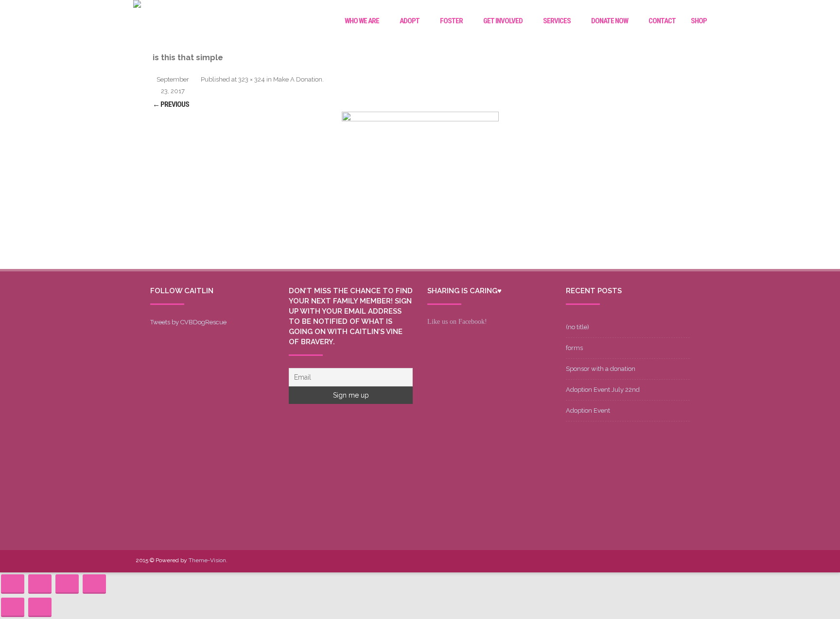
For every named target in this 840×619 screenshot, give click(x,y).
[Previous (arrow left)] (12, 607)
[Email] (681, 561)
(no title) (577, 327)
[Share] (40, 584)
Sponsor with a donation (600, 368)
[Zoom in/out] (94, 584)
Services (557, 21)
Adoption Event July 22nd (603, 389)
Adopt (410, 21)
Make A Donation (297, 79)
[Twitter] (634, 561)
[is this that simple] (420, 190)
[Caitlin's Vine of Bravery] (137, 5)
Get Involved (503, 21)
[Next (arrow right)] (40, 607)
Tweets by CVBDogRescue (188, 322)
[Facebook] (619, 561)
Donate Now (609, 21)
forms (574, 347)
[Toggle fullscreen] (67, 584)
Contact (662, 21)
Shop (699, 21)
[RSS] (696, 561)
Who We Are (362, 21)
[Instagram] (665, 561)
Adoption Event (588, 410)
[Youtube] (650, 561)
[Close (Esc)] (12, 584)
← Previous (171, 104)
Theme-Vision (207, 560)
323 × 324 (251, 79)
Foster (451, 21)
